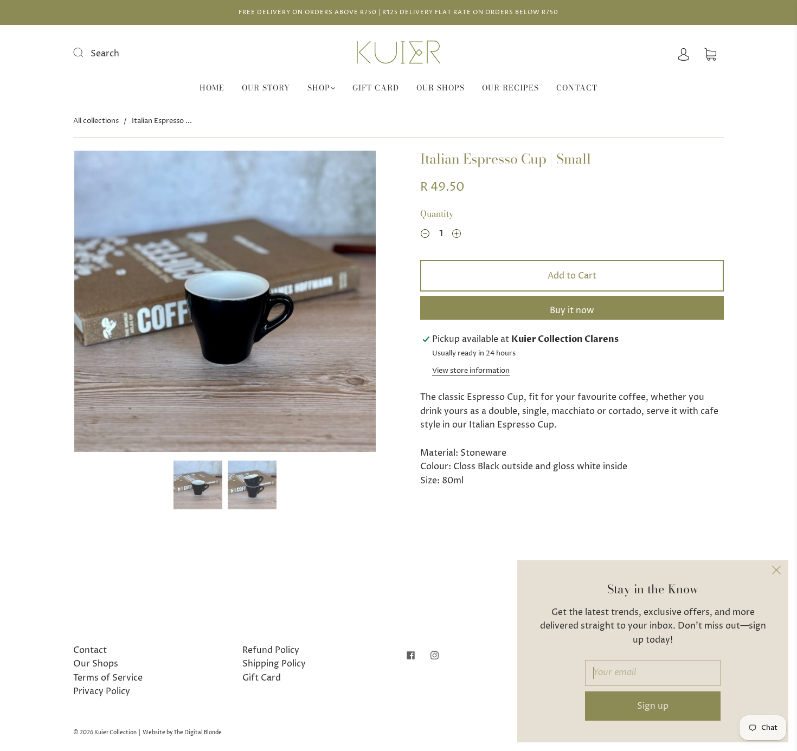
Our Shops (440, 88)
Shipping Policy (274, 664)
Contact (576, 88)
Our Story (266, 88)
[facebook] (410, 656)
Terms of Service (108, 678)
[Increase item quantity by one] (456, 235)
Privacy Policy (101, 691)
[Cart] (710, 53)
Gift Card (375, 88)
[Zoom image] (225, 303)
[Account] (684, 53)
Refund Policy (270, 650)
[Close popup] (776, 572)
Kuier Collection (115, 732)
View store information (471, 370)
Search (105, 54)
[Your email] (653, 673)
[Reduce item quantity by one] (425, 235)
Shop (318, 88)
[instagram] (434, 656)
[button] (104, 303)
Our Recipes (510, 88)
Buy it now (572, 310)
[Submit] (85, 52)
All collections (96, 121)
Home (212, 88)
